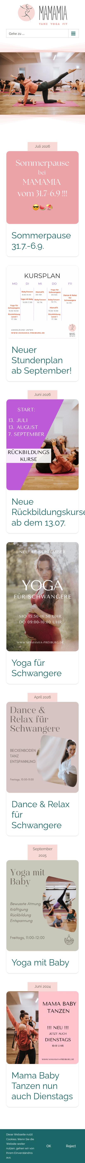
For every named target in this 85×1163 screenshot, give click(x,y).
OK (48, 1146)
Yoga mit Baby (40, 962)
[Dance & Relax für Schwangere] (42, 747)
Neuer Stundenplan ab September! (42, 360)
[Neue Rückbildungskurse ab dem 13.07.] (42, 444)
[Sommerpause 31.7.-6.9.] (42, 187)
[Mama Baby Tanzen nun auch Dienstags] (42, 1027)
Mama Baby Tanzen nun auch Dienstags (42, 1086)
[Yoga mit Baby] (42, 905)
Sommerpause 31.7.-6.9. (41, 240)
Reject (71, 1146)
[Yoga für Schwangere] (42, 596)
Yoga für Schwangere (37, 668)
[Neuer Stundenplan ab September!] (42, 302)
